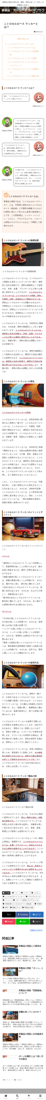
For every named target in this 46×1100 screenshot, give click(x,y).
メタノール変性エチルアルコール (26, 900)
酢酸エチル (16, 908)
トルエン (37, 893)
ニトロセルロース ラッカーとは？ (21, 44)
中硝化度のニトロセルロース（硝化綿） (19, 904)
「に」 (16, 893)
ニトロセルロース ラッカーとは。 (23, 47)
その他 (7, 893)
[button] (37, 922)
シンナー (26, 893)
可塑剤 (39, 904)
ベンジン (8, 900)
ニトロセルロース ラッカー (14, 896)
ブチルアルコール (34, 896)
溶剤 (6, 908)
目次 (20, 39)
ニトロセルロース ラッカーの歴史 (23, 58)
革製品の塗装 (28, 908)
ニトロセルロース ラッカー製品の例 (24, 76)
